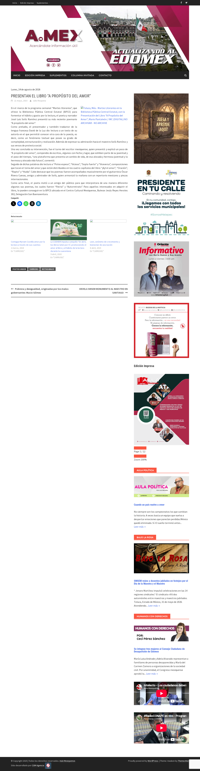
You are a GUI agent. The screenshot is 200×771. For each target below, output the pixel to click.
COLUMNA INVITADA (82, 75)
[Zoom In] (143, 456)
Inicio (14, 3)
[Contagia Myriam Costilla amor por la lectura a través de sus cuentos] (29, 229)
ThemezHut (183, 760)
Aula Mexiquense (67, 760)
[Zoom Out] (137, 456)
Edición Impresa (27, 3)
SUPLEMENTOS (58, 75)
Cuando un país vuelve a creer (149, 504)
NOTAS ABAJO (48, 269)
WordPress (153, 760)
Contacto (105, 75)
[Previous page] (137, 448)
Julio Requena (39, 100)
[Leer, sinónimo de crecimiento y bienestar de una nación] (108, 229)
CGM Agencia (38, 765)
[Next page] (143, 448)
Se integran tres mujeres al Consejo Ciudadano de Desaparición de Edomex (159, 650)
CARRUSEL (34, 269)
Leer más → (140, 526)
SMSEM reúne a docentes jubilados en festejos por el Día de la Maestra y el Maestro (161, 582)
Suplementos (42, 3)
